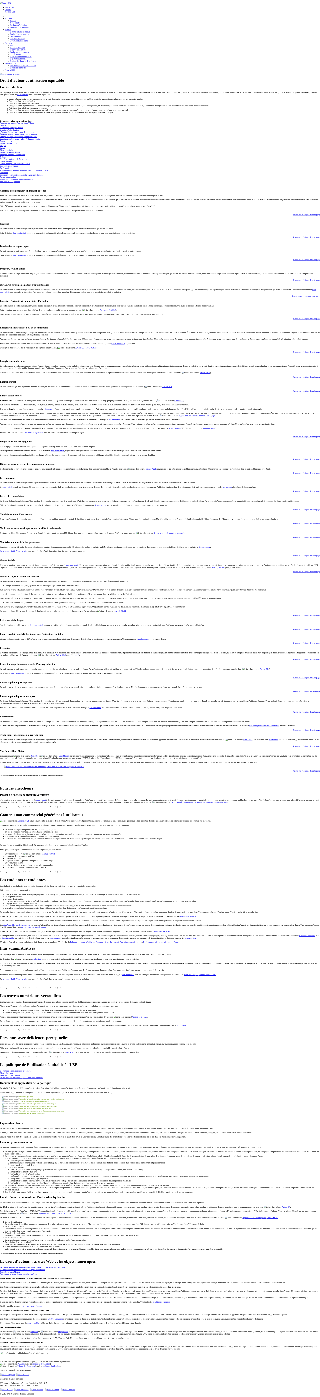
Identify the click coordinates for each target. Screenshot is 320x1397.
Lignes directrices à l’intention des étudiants (34, 1101)
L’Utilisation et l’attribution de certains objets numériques (22, 1270)
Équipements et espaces (19, 52)
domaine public (72, 565)
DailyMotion (64, 756)
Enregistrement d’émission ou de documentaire (18, 137)
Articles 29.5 (61, 655)
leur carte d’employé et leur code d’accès (200, 975)
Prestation (4, 173)
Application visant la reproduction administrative (35, 1109)
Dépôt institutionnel (18, 59)
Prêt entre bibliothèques (9, 166)
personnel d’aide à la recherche (15, 979)
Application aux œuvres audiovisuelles (32, 1113)
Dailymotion (63, 1332)
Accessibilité (10, 70)
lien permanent (114, 420)
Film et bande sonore (8, 143)
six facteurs (227, 487)
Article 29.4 (167, 387)
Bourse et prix (10, 63)
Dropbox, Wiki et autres (9, 130)
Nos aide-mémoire (17, 38)
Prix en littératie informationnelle (23, 65)
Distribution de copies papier (11, 128)
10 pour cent (49, 409)
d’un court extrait (19, 233)
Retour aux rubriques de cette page (306, 215)
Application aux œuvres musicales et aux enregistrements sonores (41, 1111)
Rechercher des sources (19, 34)
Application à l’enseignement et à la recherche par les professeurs (41, 1099)
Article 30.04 (120, 611)
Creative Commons (55, 1319)
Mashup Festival (48, 854)
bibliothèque (181, 1025)
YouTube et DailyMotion (10, 182)
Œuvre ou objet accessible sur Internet (15, 164)
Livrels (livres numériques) (10, 152)
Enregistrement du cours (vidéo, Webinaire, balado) (20, 139)
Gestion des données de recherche (23, 61)
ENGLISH (9, 7)
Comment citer (16, 36)
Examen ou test (6, 141)
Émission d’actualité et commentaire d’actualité (18, 134)
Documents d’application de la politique (15, 1071)
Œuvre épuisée (6, 161)
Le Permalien (5, 168)
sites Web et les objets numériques (16, 925)
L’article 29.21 (23, 821)
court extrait (7, 487)
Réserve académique (18, 50)
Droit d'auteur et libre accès (21, 56)
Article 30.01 (205, 373)
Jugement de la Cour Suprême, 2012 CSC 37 (56, 1213)
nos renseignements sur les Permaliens (264, 726)
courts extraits (22, 95)
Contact (8, 9)
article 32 (70, 1052)
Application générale (26, 1097)
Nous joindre (15, 23)
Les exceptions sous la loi (10, 1075)
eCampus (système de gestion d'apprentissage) (18, 132)
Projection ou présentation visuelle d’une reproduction (21, 175)
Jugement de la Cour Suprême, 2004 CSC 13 (260, 1218)
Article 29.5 (179, 400)
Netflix (3, 157)
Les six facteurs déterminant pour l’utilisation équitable (21, 1078)
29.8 (77, 655)
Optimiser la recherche (19, 41)
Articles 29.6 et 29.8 (108, 310)
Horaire (13, 20)
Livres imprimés (6, 150)
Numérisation (15, 54)
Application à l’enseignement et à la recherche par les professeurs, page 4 (200, 802)
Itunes (2, 148)
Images (3, 146)
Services (8, 43)
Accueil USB (10, 12)
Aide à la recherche (17, 47)
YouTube (34, 756)
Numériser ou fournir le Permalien (13, 159)
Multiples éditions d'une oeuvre (12, 155)
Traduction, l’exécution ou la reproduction (16, 179)
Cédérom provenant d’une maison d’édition (17, 123)
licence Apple (151, 469)
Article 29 (286, 1207)
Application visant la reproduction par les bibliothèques (37, 1104)
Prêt (11, 45)
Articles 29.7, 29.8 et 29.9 (85, 348)
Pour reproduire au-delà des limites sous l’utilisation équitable (24, 170)
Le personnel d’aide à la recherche (13, 551)
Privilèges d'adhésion (18, 25)
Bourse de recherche (18, 68)
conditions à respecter (161, 931)
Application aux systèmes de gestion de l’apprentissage (38, 1106)
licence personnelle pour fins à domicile (169, 533)
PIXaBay (21, 1364)
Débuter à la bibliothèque (20, 32)
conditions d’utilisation (41, 1364)
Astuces (8, 29)
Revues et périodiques (8, 177)
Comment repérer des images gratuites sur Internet (19, 1274)
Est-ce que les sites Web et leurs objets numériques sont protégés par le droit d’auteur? (34, 1267)
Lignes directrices (7, 1073)
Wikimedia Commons (26, 1366)
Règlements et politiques (19, 27)
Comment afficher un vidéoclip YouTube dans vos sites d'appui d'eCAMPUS (53, 767)
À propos (8, 18)
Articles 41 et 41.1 (139, 1017)
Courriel (3, 125)
